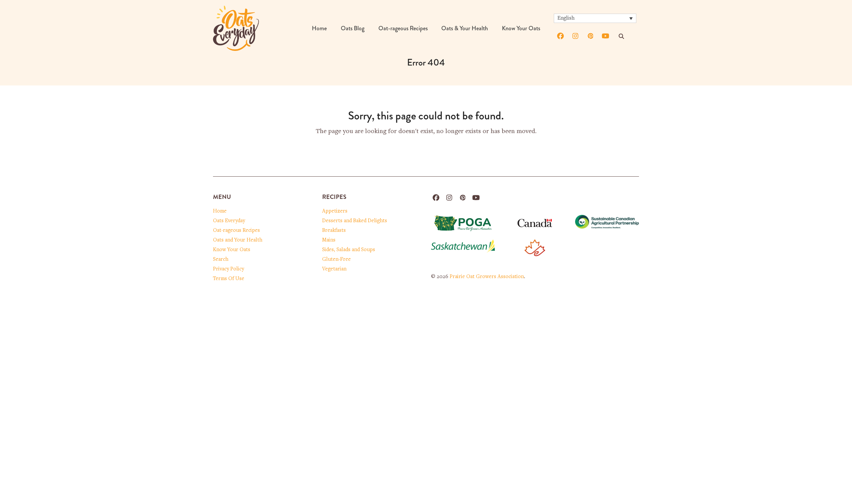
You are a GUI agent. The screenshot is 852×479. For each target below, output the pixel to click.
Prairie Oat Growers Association (487, 276)
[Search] (621, 36)
